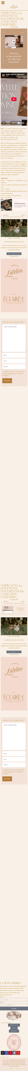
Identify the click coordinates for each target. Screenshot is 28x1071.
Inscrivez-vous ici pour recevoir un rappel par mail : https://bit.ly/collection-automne (13, 137)
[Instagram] (21, 2)
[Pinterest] (19, 2)
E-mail (1, 1002)
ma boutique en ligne (8, 131)
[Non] (26, 1064)
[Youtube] (18, 1053)
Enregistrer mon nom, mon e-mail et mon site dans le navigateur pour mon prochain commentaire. (13, 373)
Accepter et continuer (14, 1068)
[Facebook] (7, 1053)
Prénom (2, 997)
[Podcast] (14, 1053)
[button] (3, 2)
